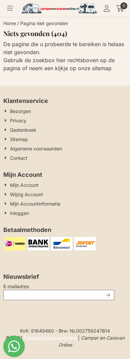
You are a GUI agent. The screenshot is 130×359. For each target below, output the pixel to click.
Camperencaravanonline (51, 338)
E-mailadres (58, 286)
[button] (10, 8)
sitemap (102, 68)
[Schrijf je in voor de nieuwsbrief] (108, 295)
